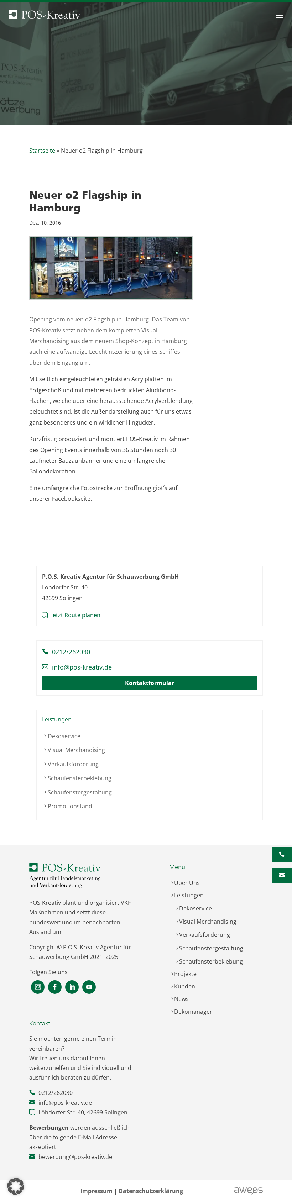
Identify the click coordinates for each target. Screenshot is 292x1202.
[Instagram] (37, 987)
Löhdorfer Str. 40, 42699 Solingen (82, 1112)
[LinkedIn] (71, 987)
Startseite (42, 150)
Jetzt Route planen (75, 615)
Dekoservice (64, 736)
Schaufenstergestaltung (80, 792)
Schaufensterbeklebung (79, 778)
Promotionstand (70, 806)
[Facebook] (54, 987)
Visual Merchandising (76, 750)
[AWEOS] (248, 1193)
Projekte (185, 974)
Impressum (96, 1191)
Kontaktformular (149, 683)
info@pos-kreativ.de (82, 667)
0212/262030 (71, 651)
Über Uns (187, 883)
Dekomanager (193, 1011)
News (181, 999)
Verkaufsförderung (73, 764)
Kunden (184, 986)
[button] (15, 1186)
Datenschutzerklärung (151, 1191)
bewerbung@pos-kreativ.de (75, 1157)
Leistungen (189, 895)
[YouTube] (89, 987)
